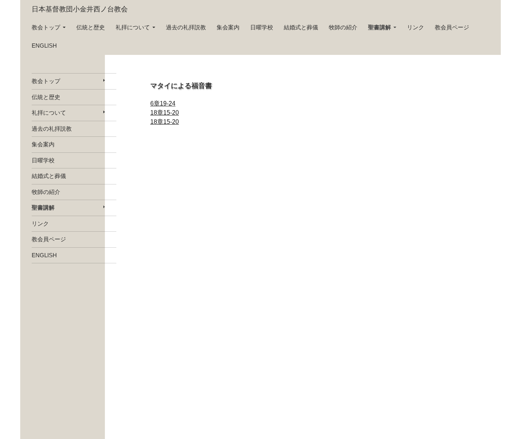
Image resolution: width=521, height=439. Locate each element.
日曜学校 (261, 27)
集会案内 (228, 27)
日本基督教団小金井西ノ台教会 (80, 9)
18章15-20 (164, 112)
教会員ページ (452, 27)
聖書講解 (379, 27)
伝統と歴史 (90, 27)
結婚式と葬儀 (301, 27)
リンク (415, 27)
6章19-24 (162, 103)
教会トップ (46, 27)
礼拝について (133, 27)
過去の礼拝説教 (186, 27)
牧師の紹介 (343, 27)
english (44, 45)
